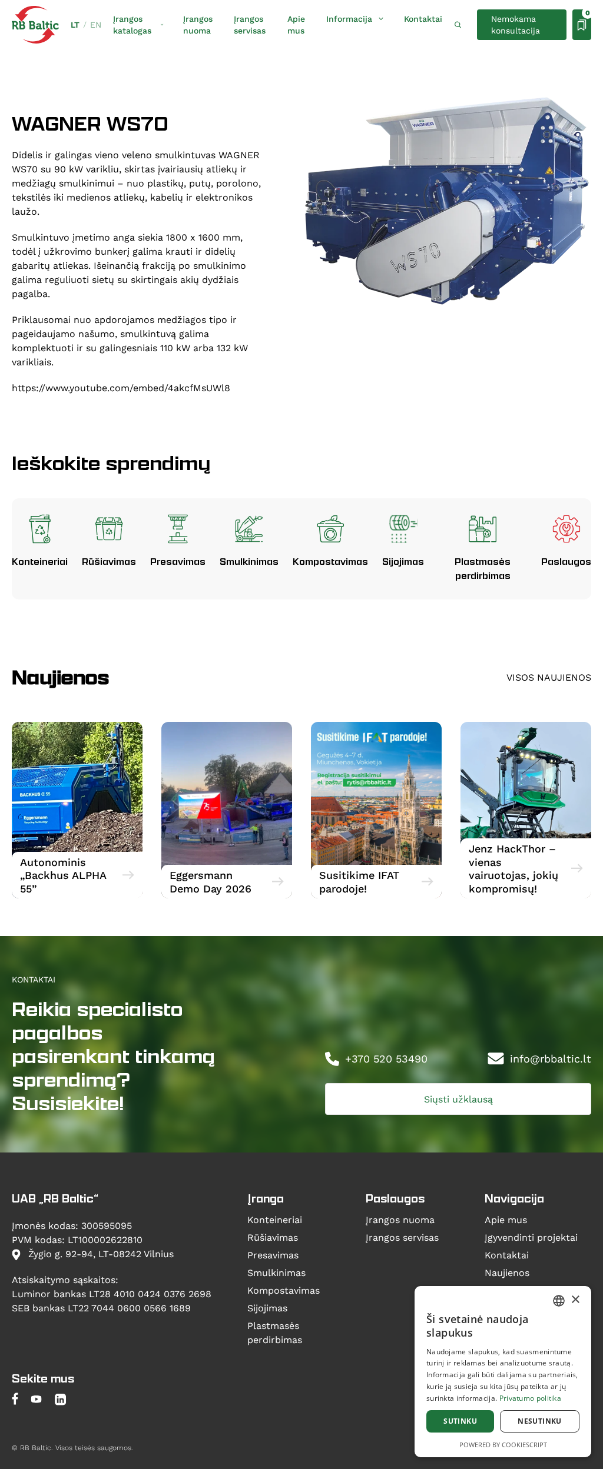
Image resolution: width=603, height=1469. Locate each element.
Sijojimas (267, 1307)
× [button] (575, 1299)
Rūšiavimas (272, 1237)
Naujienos (507, 1272)
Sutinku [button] (460, 1421)
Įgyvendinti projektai (531, 1237)
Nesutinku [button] (540, 1421)
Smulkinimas (276, 1272)
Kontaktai (423, 19)
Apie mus (296, 24)
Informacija (349, 19)
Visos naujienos (548, 677)
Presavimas (273, 1254)
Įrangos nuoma (198, 24)
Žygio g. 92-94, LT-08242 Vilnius (99, 1253)
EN (95, 25)
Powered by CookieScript (503, 1444)
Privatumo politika (530, 1398)
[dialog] (503, 1371)
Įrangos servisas (250, 24)
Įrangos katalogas (132, 24)
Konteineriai (274, 1219)
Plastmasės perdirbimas (274, 1332)
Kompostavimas (283, 1290)
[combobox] (559, 1301)
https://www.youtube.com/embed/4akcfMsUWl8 (121, 387)
